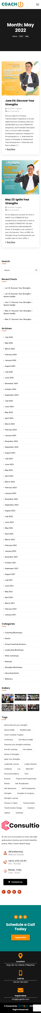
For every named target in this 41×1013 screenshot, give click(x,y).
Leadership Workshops (14, 650)
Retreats (8, 662)
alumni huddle (9, 730)
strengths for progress (25, 793)
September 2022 (11, 505)
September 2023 (11, 447)
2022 (21, 36)
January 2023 (10, 493)
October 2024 (10, 389)
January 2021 (10, 615)
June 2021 (9, 586)
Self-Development (28, 788)
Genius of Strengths (11, 754)
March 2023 (10, 482)
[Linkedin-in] (16, 917)
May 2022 (9, 528)
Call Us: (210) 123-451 (17, 861)
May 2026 (9, 343)
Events (7, 638)
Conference (8, 740)
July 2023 (9, 459)
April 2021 (9, 597)
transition (31, 808)
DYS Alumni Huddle (26, 740)
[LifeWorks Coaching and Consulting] (12, 4)
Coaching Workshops (13, 633)
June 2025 (9, 378)
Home (14, 36)
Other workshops (12, 656)
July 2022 (9, 516)
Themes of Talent (11, 803)
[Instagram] (25, 917)
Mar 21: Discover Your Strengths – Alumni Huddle (18, 312)
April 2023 (9, 476)
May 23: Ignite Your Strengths (17, 201)
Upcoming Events (12, 673)
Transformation (29, 803)
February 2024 (11, 430)
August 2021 (10, 574)
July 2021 (9, 580)
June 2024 (9, 407)
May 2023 (9, 470)
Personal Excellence (11, 774)
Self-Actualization (22, 784)
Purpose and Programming (26, 779)
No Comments (13, 111)
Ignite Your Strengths (12, 759)
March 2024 (10, 424)
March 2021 (10, 603)
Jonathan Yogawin (14, 108)
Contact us (16, 882)
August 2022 (10, 511)
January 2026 (10, 360)
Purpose (7, 779)
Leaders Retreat (30, 764)
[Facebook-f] (20, 917)
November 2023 (11, 441)
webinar (7, 813)
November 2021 (11, 557)
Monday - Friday (14, 870)
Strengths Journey (11, 798)
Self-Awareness (10, 788)
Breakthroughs (25, 730)
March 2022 (10, 540)
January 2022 (10, 551)
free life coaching (10, 749)
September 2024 (11, 395)
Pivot (26, 774)
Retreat (7, 784)
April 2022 (9, 534)
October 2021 (10, 563)
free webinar (27, 749)
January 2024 (10, 436)
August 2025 (10, 366)
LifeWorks (8, 769)
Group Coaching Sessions (15, 644)
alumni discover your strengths (15, 725)
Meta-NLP (29, 769)
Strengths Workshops (13, 667)
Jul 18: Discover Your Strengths (18, 288)
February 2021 (11, 609)
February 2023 (11, 488)
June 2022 (9, 522)
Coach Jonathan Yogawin (13, 735)
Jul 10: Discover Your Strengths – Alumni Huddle (18, 295)
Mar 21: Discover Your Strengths (18, 319)
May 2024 (9, 412)
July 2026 (9, 337)
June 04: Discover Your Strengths (19, 102)
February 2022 (11, 545)
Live (18, 769)
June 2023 (9, 464)
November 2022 (11, 499)
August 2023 (10, 453)
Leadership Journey (11, 764)
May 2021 (9, 592)
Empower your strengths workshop (17, 745)
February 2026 (11, 355)
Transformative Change (13, 808)
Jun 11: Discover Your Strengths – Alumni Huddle (18, 303)
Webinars (9, 679)
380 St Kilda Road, (15, 852)
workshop (19, 813)
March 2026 (10, 349)
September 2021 (11, 568)
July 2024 (9, 401)
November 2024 (11, 383)
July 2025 (9, 372)
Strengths (8, 793)
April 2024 (9, 418)
